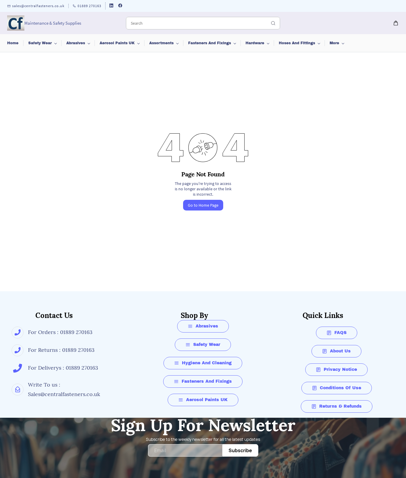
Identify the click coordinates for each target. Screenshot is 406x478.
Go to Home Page (203, 205)
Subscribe (240, 450)
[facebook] (120, 6)
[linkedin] (111, 6)
